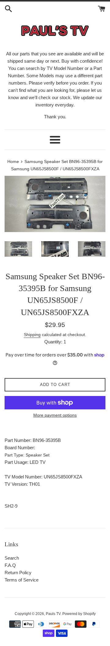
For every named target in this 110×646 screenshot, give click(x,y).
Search (12, 558)
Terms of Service (21, 579)
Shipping (32, 334)
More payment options (55, 415)
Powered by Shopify (79, 614)
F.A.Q (10, 565)
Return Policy (18, 572)
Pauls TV (53, 614)
